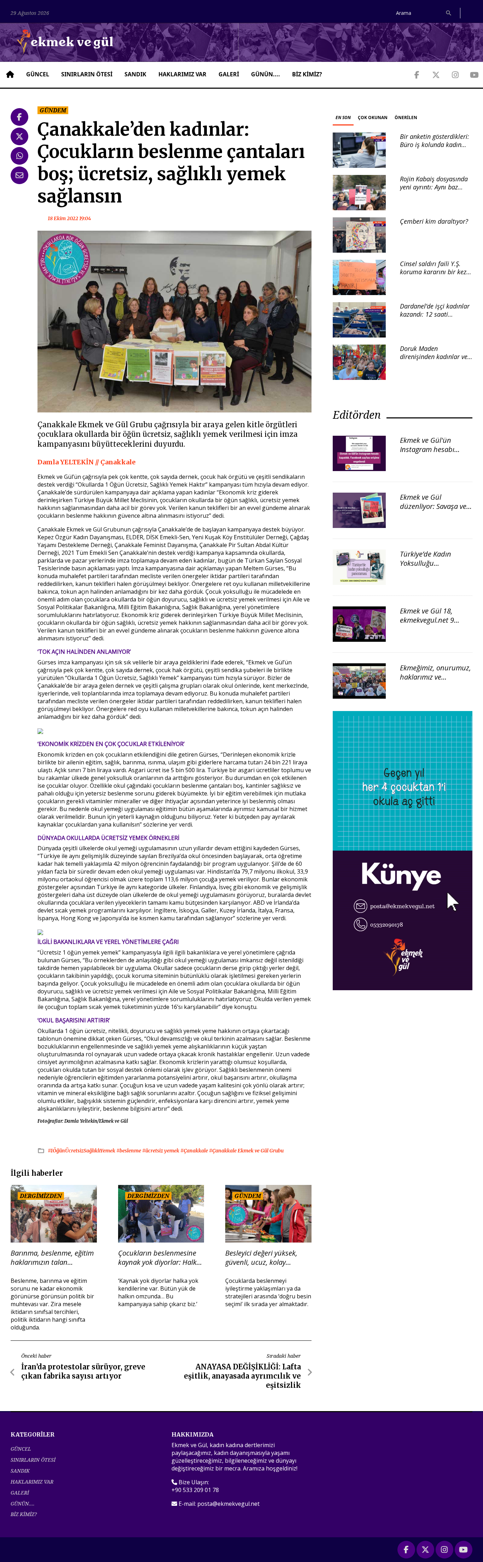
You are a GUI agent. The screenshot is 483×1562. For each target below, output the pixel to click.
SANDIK (135, 74)
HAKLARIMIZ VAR (182, 74)
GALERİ (229, 74)
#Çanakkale (194, 1150)
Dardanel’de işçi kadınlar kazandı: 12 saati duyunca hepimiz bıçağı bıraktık (435, 318)
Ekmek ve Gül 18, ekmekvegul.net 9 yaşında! (427, 620)
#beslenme (129, 1150)
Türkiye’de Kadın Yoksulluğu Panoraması (425, 563)
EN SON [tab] (343, 117)
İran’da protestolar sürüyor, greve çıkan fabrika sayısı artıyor (83, 1371)
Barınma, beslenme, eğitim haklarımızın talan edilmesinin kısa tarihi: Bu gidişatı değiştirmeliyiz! (52, 1258)
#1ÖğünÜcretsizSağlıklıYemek (82, 1150)
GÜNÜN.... (265, 74)
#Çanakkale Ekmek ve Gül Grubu (246, 1150)
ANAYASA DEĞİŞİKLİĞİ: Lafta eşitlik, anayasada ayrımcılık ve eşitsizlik (242, 1376)
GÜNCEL (37, 74)
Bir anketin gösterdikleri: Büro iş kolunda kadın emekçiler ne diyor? (434, 144)
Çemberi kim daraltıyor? (434, 221)
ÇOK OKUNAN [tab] (373, 117)
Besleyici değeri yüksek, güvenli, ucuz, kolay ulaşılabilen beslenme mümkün (261, 1258)
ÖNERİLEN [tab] (406, 117)
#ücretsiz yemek (161, 1150)
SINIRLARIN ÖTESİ (86, 74)
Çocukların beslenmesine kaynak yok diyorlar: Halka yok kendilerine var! (159, 1258)
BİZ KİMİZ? (307, 74)
